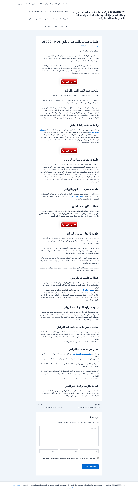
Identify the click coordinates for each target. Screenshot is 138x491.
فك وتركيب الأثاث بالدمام (60, 19)
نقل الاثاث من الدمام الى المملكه (50, 4)
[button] (39, 4)
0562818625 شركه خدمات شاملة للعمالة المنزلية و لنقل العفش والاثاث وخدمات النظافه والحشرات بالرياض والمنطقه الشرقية (99, 15)
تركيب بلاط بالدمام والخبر (26, 4)
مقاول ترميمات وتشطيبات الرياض (57, 26)
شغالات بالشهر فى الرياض (60, 11)
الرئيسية (65, 4)
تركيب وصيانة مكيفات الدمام (38, 19)
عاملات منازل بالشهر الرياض (82, 354)
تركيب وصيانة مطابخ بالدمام (38, 11)
